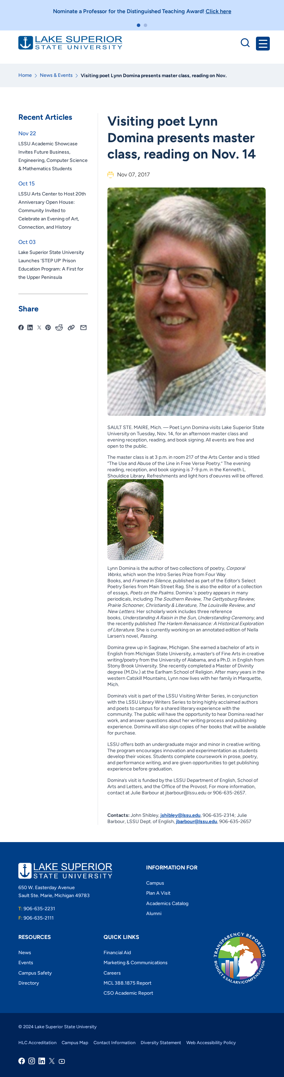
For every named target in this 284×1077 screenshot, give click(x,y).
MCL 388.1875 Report (127, 983)
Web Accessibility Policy (211, 1042)
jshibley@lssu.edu (180, 815)
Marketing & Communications (136, 963)
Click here (218, 11)
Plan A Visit (158, 893)
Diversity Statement (161, 1042)
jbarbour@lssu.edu (196, 821)
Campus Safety (35, 973)
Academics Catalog (167, 903)
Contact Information (114, 1042)
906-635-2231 (36, 909)
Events (25, 963)
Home (25, 75)
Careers (112, 973)
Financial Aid (117, 953)
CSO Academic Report (128, 993)
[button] (138, 25)
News (24, 953)
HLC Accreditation (37, 1042)
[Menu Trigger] (263, 44)
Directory (28, 983)
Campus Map (75, 1042)
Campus (155, 883)
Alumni (153, 913)
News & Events (56, 75)
